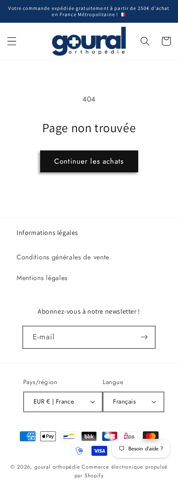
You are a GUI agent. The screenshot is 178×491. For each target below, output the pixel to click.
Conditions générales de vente (63, 257)
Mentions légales (42, 278)
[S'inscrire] (144, 337)
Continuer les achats (89, 161)
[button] (11, 41)
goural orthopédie (57, 467)
